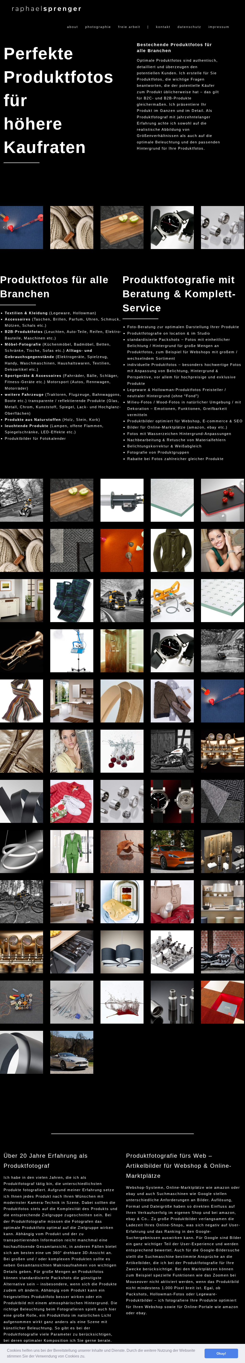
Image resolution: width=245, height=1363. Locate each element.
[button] (87, 1357)
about (72, 27)
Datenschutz (189, 27)
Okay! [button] (221, 1353)
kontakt (163, 27)
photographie (98, 27)
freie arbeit (129, 27)
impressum (218, 27)
